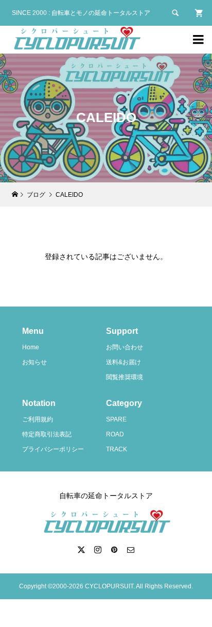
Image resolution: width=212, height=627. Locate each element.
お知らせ (34, 362)
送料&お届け (123, 362)
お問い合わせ (124, 347)
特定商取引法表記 (47, 434)
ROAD (115, 434)
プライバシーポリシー (53, 449)
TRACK (116, 449)
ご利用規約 (37, 419)
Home (30, 347)
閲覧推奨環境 (124, 377)
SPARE (116, 419)
